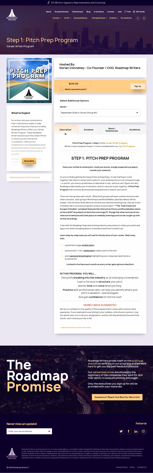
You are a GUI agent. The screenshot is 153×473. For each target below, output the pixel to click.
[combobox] (100, 113)
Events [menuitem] (112, 18)
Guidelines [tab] (134, 129)
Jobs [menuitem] (120, 12)
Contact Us (141, 467)
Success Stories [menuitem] (61, 12)
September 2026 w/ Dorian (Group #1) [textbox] (79, 112)
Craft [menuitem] (66, 18)
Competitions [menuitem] (98, 18)
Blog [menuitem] (88, 12)
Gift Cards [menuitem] (140, 12)
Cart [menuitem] (143, 17)
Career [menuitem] (56, 18)
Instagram (143, 431)
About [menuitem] (48, 12)
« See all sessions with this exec (24, 177)
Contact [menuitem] (110, 12)
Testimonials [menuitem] (77, 12)
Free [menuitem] (129, 12)
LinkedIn (136, 431)
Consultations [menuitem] (80, 18)
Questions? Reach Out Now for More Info (117, 397)
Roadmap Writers (12, 14)
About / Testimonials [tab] (111, 129)
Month (63, 107)
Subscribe (49, 431)
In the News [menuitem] (99, 12)
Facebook (128, 431)
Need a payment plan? (76, 89)
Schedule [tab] (88, 129)
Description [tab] (65, 129)
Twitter (121, 431)
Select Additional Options (74, 100)
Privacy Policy (122, 467)
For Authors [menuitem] (126, 18)
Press (132, 467)
